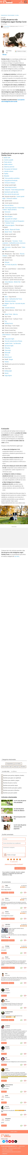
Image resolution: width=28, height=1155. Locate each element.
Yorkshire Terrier (9, 223)
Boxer (6, 297)
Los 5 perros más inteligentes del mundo (12, 101)
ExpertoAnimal (4, 15)
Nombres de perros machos (10, 783)
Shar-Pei (12, 303)
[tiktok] (15, 1141)
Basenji (6, 373)
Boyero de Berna (12, 210)
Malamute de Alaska (10, 301)
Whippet (6, 303)
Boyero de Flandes (15, 230)
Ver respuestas (5, 919)
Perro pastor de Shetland (10, 169)
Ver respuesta (5, 892)
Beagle (11, 359)
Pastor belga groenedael (17, 190)
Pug (6, 321)
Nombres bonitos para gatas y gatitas (12, 788)
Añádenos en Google (21, 51)
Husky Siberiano (9, 282)
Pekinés (7, 362)
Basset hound (7, 357)
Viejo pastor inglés (9, 339)
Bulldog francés (9, 323)
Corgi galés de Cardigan (11, 219)
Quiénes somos (22, 1146)
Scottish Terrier (8, 343)
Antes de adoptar (11, 15)
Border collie (7, 158)
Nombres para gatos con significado (12, 778)
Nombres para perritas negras (10, 785)
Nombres (23, 767)
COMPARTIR (21, 2)
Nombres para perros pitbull (10, 793)
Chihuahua (7, 348)
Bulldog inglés (8, 371)
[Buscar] (26, 2)
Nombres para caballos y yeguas (11, 780)
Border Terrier (8, 232)
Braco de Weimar (8, 205)
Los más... (17, 15)
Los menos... (18, 764)
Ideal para (16, 767)
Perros (4, 55)
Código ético (4, 1153)
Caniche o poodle (8, 160)
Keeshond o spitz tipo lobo (11, 192)
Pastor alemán (8, 162)
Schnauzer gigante (9, 225)
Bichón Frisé (17, 282)
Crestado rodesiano (10, 308)
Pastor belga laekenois (11, 208)
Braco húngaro (8, 216)
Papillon (6, 174)
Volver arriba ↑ (14, 1132)
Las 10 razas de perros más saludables (20, 801)
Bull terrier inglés (9, 346)
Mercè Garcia (7, 26)
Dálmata (7, 262)
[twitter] (3, 1141)
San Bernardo (17, 343)
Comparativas (9, 764)
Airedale (7, 230)
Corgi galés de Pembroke (10, 181)
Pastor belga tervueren (10, 187)
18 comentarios (4, 24)
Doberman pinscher (9, 167)
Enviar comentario (20, 868)
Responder (11, 892)
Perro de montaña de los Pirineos (13, 341)
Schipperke (7, 190)
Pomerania (7, 212)
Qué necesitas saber (7, 767)
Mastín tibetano (6, 335)
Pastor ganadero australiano (12, 178)
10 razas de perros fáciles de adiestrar (19, 810)
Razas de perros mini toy (19, 818)
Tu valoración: (14, 862)
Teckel (6, 299)
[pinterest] (12, 1141)
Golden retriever (8, 164)
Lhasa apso (8, 350)
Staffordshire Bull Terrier (15, 299)
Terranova (15, 241)
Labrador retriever (8, 171)
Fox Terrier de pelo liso (11, 265)
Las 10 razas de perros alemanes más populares (20, 827)
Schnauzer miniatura (9, 183)
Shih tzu (7, 355)
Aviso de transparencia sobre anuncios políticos (11, 1151)
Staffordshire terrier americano (17, 243)
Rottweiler (6, 176)
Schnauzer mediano (11, 198)
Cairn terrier (8, 247)
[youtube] (9, 1141)
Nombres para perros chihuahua (11, 790)
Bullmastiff (7, 353)
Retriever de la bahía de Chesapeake (14, 221)
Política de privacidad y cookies (14, 1148)
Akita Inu (15, 314)
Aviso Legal (4, 1148)
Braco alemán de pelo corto (11, 194)
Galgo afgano (8, 376)
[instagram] (6, 1141)
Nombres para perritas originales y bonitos (13, 775)
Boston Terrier (8, 314)
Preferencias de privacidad (7, 1150)
